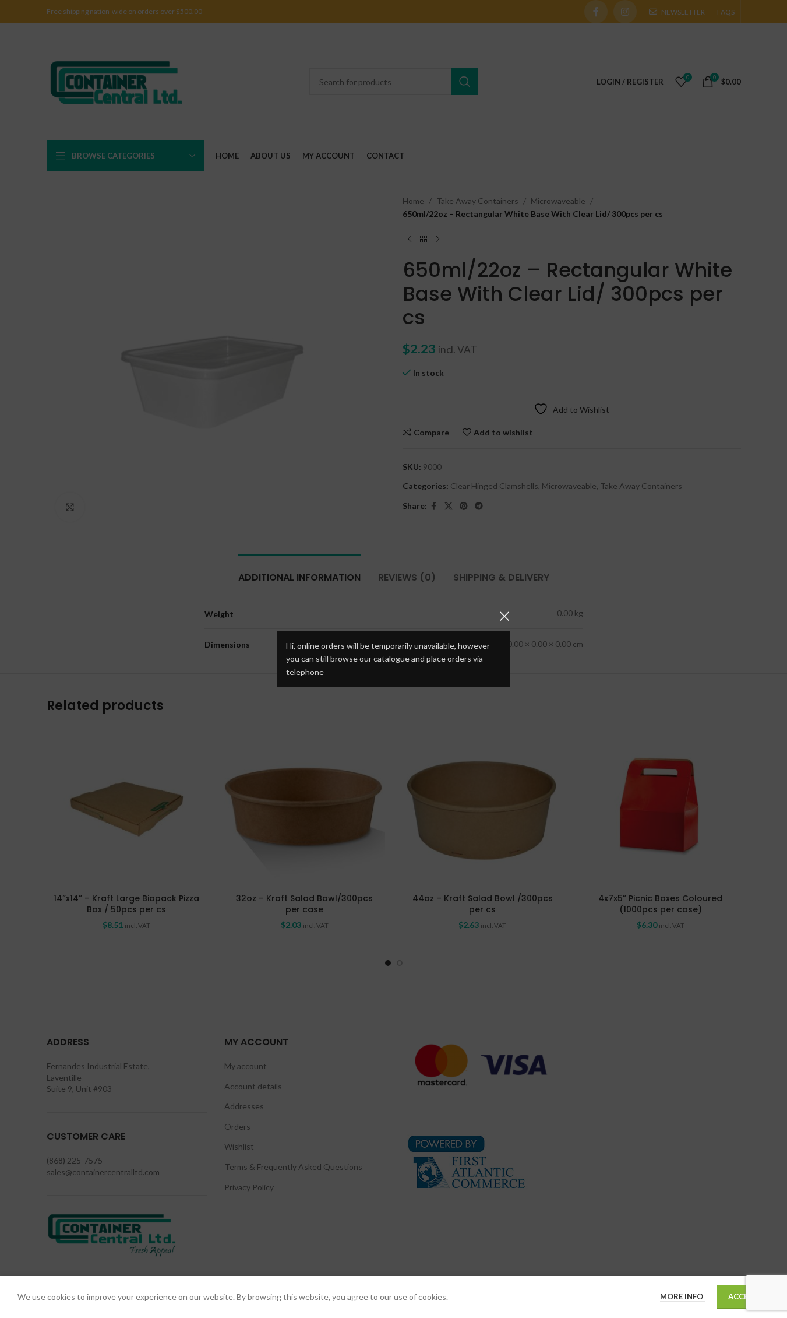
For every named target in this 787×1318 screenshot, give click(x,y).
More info (682, 1296)
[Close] (504, 616)
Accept (743, 1296)
